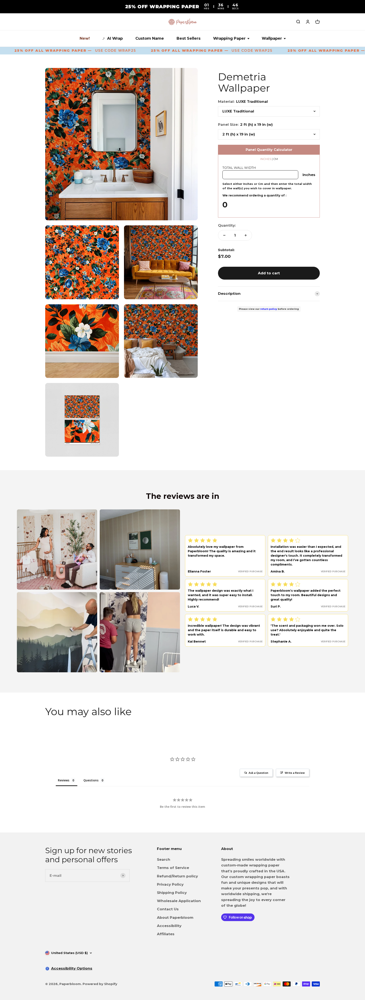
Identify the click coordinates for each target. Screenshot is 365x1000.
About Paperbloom (175, 917)
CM (275, 159)
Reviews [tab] (63, 780)
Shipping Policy (172, 892)
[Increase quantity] (246, 235)
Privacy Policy (170, 884)
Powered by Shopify (100, 984)
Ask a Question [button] (258, 773)
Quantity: (227, 225)
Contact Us (168, 909)
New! (85, 38)
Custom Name (149, 38)
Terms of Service (173, 868)
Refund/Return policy (177, 876)
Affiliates (165, 934)
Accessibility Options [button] (71, 968)
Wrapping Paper (229, 38)
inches (308, 175)
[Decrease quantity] (224, 235)
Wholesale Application (179, 901)
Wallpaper (272, 38)
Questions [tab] (90, 780)
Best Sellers (188, 38)
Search (163, 859)
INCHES (265, 159)
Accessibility (169, 926)
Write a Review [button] (295, 773)
